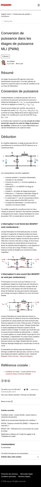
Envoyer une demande (28, 395)
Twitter (5, 380)
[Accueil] (6, 5)
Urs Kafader (11, 61)
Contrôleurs (5, 16)
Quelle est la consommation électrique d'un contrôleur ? (18, 420)
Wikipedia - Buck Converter (10, 356)
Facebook (2, 380)
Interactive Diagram (26, 356)
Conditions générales (8, 476)
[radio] (25, 389)
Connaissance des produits (21, 14)
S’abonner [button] (5, 56)
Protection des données (9, 474)
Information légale (26, 474)
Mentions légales (24, 476)
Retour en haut (5, 401)
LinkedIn (8, 380)
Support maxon (6, 14)
